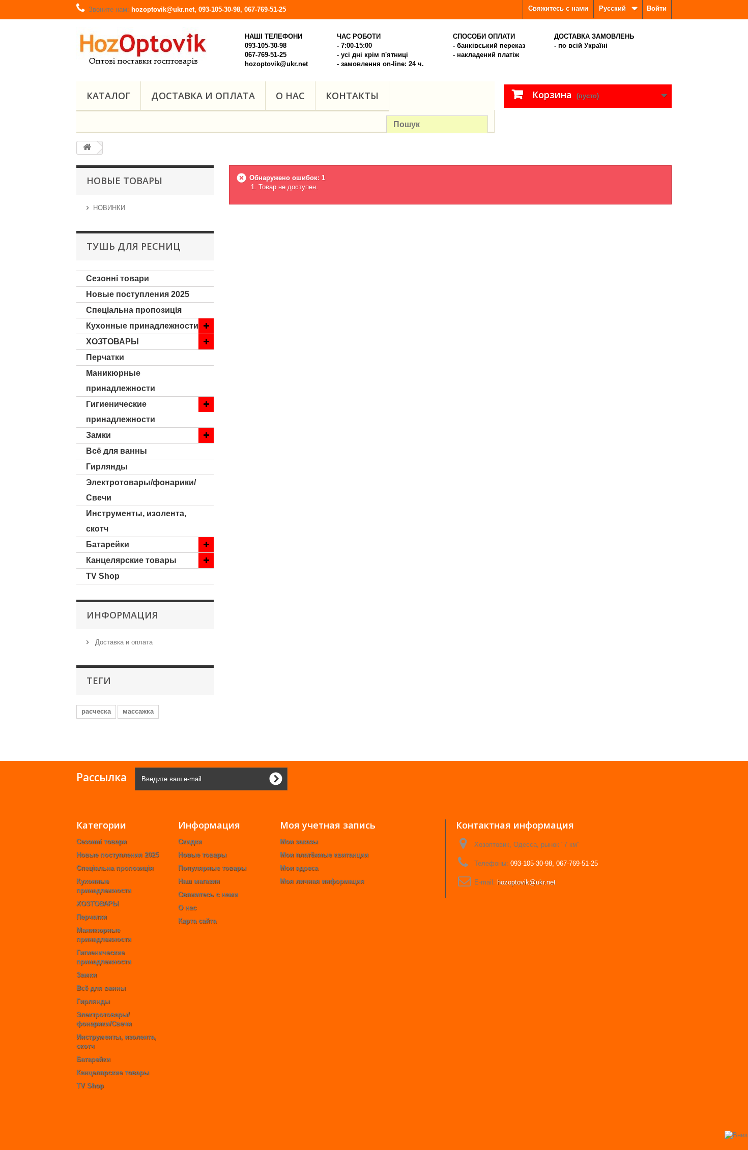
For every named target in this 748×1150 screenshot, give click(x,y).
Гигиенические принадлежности (120, 412)
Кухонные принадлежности (142, 325)
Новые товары (202, 855)
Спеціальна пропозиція (134, 310)
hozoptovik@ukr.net (526, 882)
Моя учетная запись (328, 825)
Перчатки (105, 357)
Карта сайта (197, 921)
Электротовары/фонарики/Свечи (141, 490)
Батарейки (107, 544)
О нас (290, 96)
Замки (98, 435)
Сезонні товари (117, 278)
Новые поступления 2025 (137, 294)
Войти (657, 8)
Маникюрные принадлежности (120, 381)
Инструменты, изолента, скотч (136, 521)
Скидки (190, 841)
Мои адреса (299, 868)
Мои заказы (299, 841)
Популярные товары (212, 868)
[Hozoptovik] (155, 46)
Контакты (352, 96)
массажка (138, 711)
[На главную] (87, 147)
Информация (122, 615)
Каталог (108, 96)
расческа (96, 711)
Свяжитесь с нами (558, 8)
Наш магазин (199, 881)
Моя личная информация (322, 881)
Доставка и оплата (203, 96)
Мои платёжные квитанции (324, 855)
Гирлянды (107, 466)
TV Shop (103, 576)
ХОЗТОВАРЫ (112, 341)
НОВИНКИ (109, 208)
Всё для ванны (116, 451)
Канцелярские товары (131, 560)
